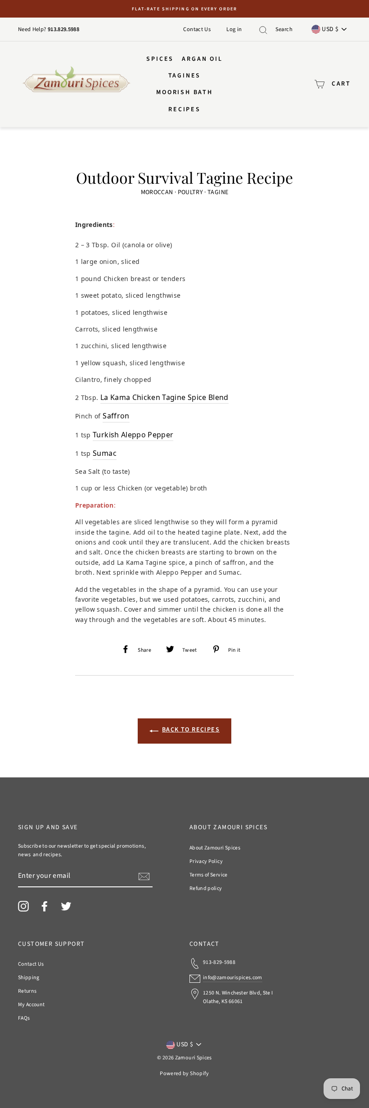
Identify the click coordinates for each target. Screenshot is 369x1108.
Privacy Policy (206, 861)
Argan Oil (202, 59)
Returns (27, 991)
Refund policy (205, 888)
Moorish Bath (184, 92)
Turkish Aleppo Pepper (133, 435)
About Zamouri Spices (214, 848)
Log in (234, 29)
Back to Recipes (191, 729)
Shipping (29, 977)
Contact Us (197, 29)
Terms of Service (208, 875)
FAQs (24, 1018)
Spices (160, 59)
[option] (184, 9)
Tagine (217, 192)
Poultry (190, 192)
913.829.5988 (63, 29)
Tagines (184, 75)
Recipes (184, 109)
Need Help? (33, 29)
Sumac (105, 453)
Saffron (116, 416)
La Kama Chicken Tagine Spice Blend (164, 397)
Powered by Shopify (184, 1073)
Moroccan (157, 192)
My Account (31, 1004)
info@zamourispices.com (232, 977)
